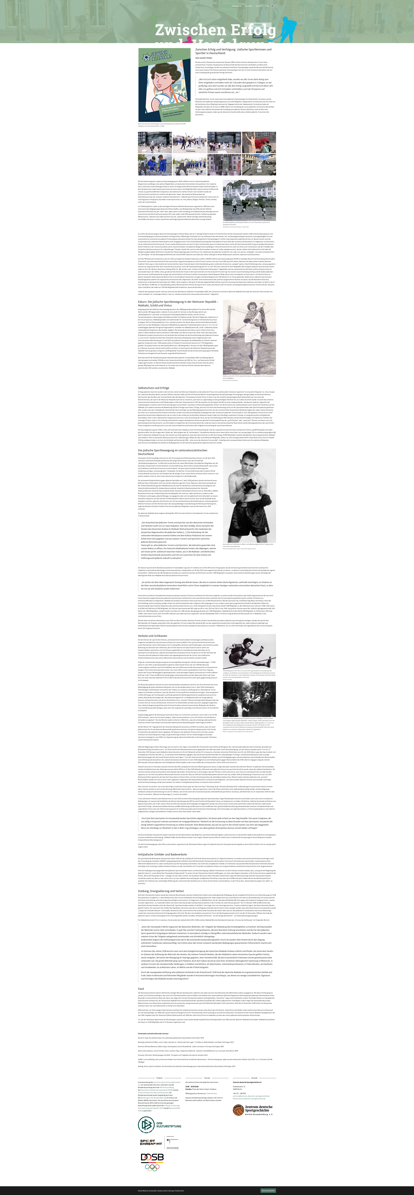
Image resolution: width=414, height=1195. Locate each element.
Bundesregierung (160, 1098)
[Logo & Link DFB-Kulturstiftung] (159, 1124)
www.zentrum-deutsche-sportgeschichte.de (249, 1098)
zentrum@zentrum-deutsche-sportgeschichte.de (251, 1096)
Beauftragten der (147, 1098)
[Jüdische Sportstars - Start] (221, 39)
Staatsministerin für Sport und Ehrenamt (153, 1092)
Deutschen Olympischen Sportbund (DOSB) (157, 1090)
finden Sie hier (211, 1093)
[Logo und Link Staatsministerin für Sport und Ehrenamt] (159, 1142)
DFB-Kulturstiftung (167, 1087)
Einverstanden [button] (268, 1190)
